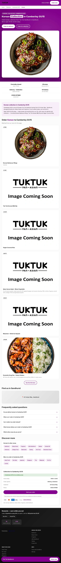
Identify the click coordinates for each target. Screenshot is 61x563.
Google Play (12, 516)
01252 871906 (45, 2)
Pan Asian (15, 460)
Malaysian (42, 460)
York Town (38, 449)
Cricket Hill (47, 446)
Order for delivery (8, 26)
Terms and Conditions (37, 549)
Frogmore (23, 446)
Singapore (29, 460)
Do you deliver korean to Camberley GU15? (15, 412)
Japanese (22, 460)
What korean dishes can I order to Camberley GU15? (17, 427)
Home (3, 7)
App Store (5, 516)
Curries (6, 463)
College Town (15, 449)
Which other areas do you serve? (12, 432)
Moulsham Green (47, 449)
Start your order (30, 492)
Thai (36, 460)
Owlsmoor (7, 449)
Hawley (31, 449)
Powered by (4, 531)
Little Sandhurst (32, 446)
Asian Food (7, 460)
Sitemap (33, 551)
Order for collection (23, 26)
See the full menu (30, 382)
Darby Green (15, 446)
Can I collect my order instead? (11, 422)
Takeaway (8, 7)
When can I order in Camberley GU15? (13, 417)
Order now (54, 2)
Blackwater (24, 449)
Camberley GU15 (16, 7)
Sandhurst (7, 446)
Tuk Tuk (49, 460)
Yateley (40, 446)
